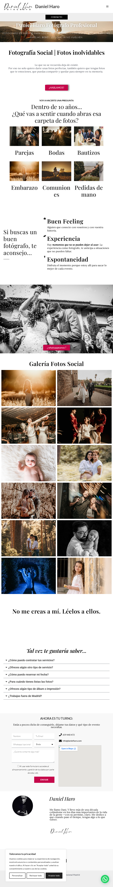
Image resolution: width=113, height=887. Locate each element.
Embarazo (24, 187)
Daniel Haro (47, 6)
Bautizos (88, 152)
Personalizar (17, 875)
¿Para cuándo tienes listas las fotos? (30, 681)
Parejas (24, 152)
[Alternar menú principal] (107, 6)
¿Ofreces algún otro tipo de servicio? (30, 667)
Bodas (56, 152)
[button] (56, 17)
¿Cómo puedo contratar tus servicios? (31, 660)
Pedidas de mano (89, 191)
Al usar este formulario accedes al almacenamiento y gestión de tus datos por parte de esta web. (33, 769)
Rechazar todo (35, 875)
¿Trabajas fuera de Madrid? (25, 696)
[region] (36, 865)
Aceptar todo (54, 875)
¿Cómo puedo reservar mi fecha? (28, 674)
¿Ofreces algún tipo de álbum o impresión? (34, 688)
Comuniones (56, 191)
